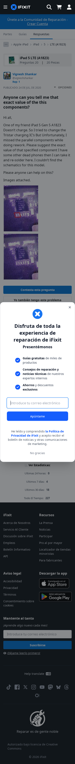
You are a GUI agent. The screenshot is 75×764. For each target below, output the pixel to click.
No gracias (37, 453)
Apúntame (37, 416)
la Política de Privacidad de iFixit (37, 433)
